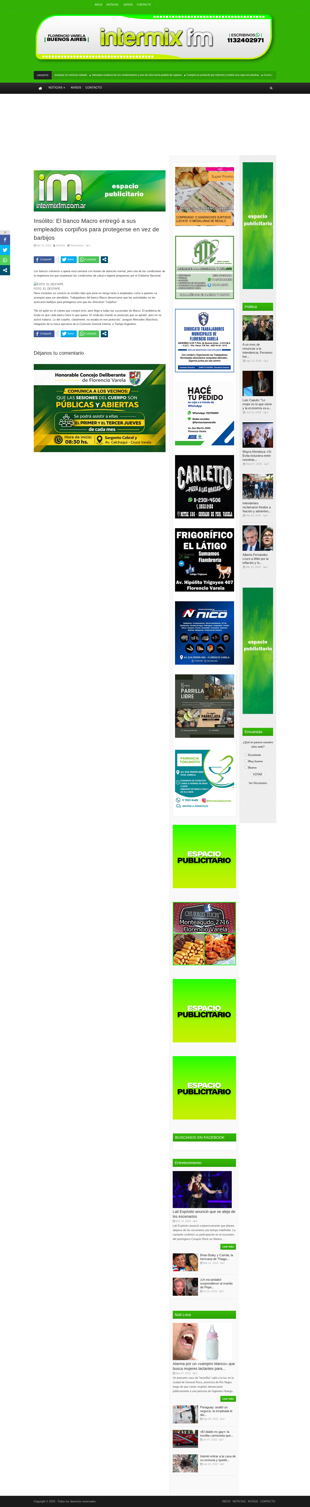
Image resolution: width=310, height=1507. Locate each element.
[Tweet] (69, 259)
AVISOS (128, 4)
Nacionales (77, 245)
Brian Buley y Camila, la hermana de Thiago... (216, 1257)
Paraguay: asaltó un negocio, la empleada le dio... (216, 1411)
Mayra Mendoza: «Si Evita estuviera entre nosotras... (257, 455)
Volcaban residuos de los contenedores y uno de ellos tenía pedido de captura (118, 75)
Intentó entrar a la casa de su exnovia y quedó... (218, 1458)
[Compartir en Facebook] (44, 259)
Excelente (254, 755)
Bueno (252, 767)
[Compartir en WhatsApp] (88, 259)
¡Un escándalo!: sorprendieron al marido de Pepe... (216, 1283)
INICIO (98, 4)
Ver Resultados (258, 783)
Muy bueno (255, 761)
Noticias (60, 245)
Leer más (228, 1246)
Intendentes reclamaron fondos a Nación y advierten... (257, 507)
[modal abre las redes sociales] (104, 259)
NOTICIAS (112, 4)
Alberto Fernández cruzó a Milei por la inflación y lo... (255, 559)
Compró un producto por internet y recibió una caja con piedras (204, 75)
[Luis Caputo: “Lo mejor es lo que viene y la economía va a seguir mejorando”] (259, 383)
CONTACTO (144, 4)
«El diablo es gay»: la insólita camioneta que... (216, 1433)
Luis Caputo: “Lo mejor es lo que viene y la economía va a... (257, 404)
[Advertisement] (155, 127)
